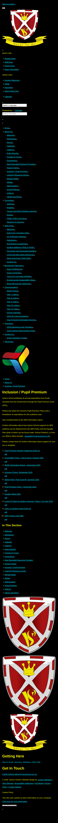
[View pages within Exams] (12, 215)
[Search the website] (2, 119)
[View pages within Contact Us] (16, 262)
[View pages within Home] (9, 128)
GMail (7, 84)
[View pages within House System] (19, 168)
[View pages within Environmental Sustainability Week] (35, 280)
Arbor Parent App (12, 91)
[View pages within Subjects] (14, 204)
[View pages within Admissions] (16, 139)
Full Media (39, 783)
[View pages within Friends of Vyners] (21, 157)
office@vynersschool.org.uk (25, 774)
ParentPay (9, 87)
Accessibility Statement (24, 783)
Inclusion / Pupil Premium (15, 386)
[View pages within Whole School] (18, 291)
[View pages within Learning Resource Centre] (28, 175)
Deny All (14, 805)
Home (7, 379)
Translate (18, 110)
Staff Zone (9, 62)
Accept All (4, 805)
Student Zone (10, 59)
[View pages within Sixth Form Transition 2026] (29, 233)
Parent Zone (10, 66)
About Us (8, 382)
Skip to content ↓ (9, 4)
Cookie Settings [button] (15, 787)
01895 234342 (8, 774)
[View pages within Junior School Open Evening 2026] (34, 331)
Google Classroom (12, 80)
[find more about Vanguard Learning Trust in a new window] (15, 373)
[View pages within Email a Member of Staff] (26, 338)
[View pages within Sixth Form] (13, 226)
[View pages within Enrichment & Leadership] (27, 244)
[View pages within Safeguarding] (18, 186)
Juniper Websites (45, 780)
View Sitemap (7, 783)
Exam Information (12, 69)
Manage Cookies (9, 805)
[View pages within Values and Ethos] (21, 197)
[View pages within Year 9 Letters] (18, 302)
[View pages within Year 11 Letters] (19, 309)
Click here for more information (14, 801)
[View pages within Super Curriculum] (21, 273)
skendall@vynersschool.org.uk (37, 436)
